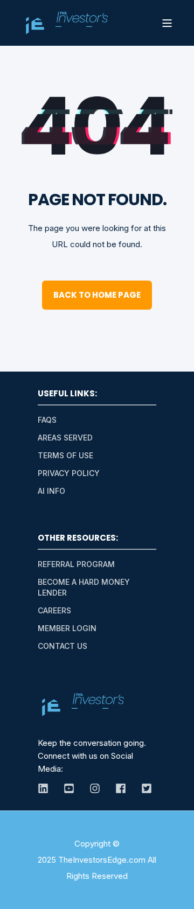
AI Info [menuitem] (51, 490)
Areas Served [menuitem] (65, 437)
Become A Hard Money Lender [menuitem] (84, 587)
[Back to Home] (67, 22)
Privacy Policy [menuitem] (69, 473)
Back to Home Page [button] (97, 294)
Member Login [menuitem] (67, 628)
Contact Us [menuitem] (62, 646)
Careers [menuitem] (54, 610)
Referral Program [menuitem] (76, 564)
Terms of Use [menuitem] (65, 455)
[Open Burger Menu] (167, 23)
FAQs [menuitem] (47, 419)
